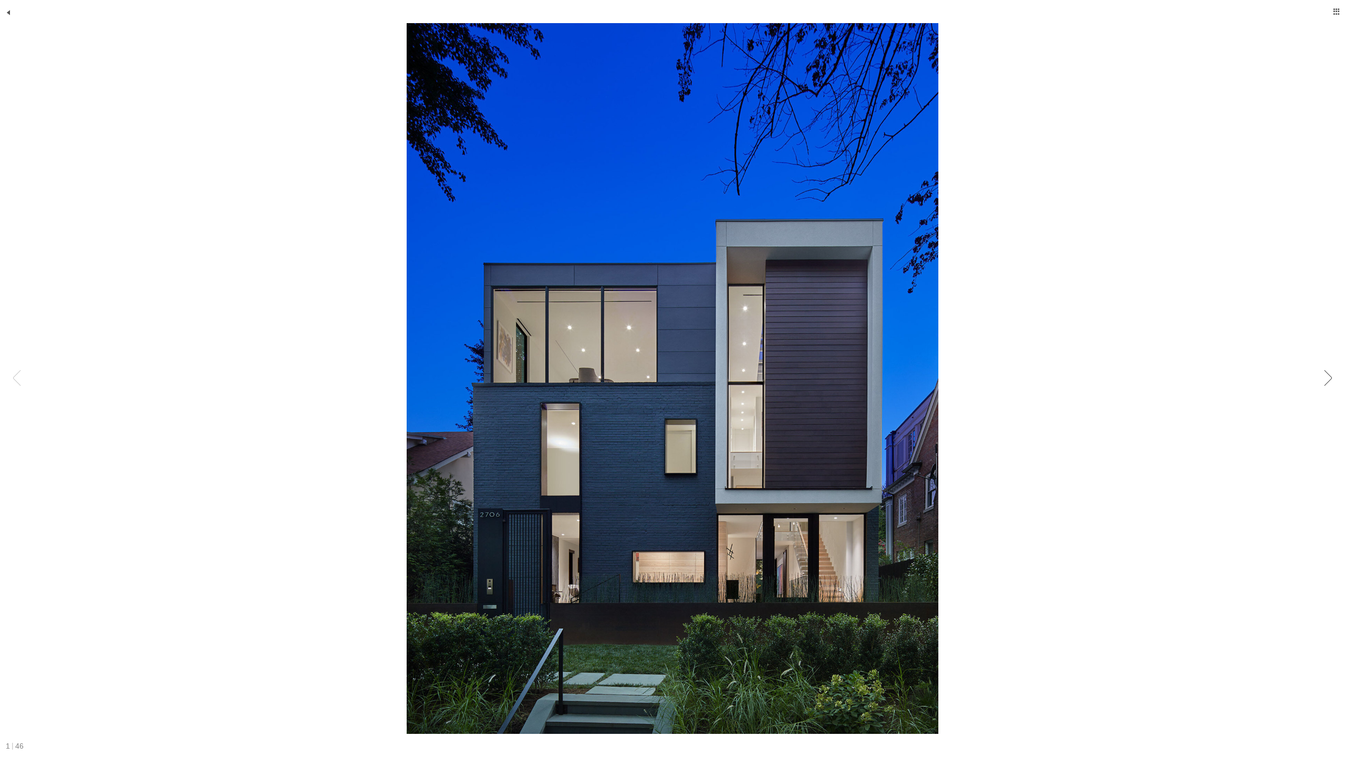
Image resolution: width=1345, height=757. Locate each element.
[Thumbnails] (1336, 11)
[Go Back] (8, 12)
